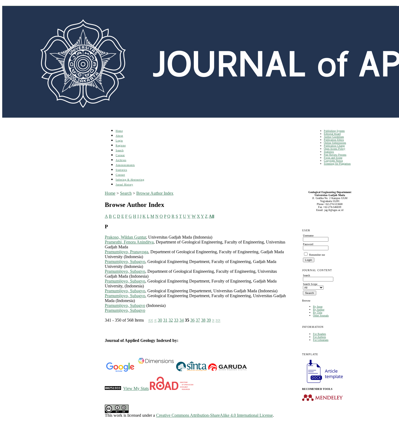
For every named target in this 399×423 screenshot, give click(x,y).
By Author (318, 309)
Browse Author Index (154, 193)
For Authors (319, 336)
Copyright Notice (333, 160)
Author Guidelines (334, 136)
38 (203, 320)
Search (119, 150)
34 (181, 320)
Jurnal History (124, 184)
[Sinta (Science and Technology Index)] (191, 370)
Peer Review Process (335, 154)
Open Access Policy (334, 148)
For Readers (319, 333)
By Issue (317, 306)
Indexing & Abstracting (130, 179)
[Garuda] (227, 370)
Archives (121, 160)
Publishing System (334, 130)
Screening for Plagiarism (337, 163)
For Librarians (320, 339)
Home (119, 130)
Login (119, 140)
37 (198, 320)
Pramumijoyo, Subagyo (125, 261)
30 (160, 320)
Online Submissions (335, 142)
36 (192, 320)
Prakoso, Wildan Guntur (125, 237)
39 (209, 320)
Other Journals (321, 315)
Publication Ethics (334, 139)
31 (165, 320)
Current (120, 155)
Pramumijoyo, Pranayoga (126, 251)
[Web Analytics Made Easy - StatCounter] (113, 388)
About (119, 135)
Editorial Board (332, 133)
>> (218, 320)
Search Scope (310, 284)
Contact (120, 174)
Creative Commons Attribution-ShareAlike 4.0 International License (214, 415)
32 (171, 320)
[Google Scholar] (120, 370)
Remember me (317, 254)
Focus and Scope (333, 157)
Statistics (329, 151)
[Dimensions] (155, 370)
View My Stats (136, 388)
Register (121, 145)
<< (150, 320)
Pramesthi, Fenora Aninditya (129, 242)
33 (176, 320)
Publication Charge (334, 145)
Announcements (125, 165)
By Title (317, 312)
